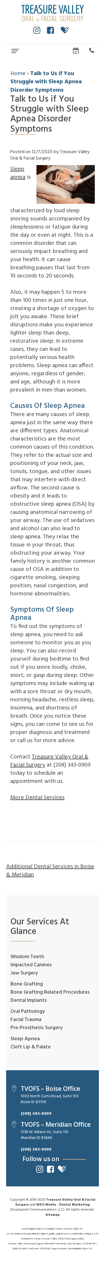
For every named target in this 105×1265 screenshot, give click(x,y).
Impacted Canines (31, 965)
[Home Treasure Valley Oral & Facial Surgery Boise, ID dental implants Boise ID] (52, 13)
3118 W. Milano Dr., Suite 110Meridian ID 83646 (44, 1135)
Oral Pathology (27, 1011)
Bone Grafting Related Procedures (50, 992)
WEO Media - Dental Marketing (63, 1205)
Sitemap (53, 1215)
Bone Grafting (26, 984)
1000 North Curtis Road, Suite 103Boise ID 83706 (49, 1099)
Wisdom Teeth (27, 957)
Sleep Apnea (25, 1039)
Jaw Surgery (24, 973)
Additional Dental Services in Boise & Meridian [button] (50, 871)
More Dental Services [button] (37, 797)
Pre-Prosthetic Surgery (36, 1028)
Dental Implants (28, 1000)
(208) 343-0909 (36, 1113)
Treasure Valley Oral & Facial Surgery (49, 761)
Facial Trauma (25, 1019)
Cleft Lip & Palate (30, 1047)
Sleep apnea (17, 173)
